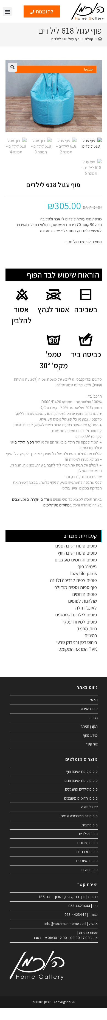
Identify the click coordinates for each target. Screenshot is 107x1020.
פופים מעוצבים (87, 860)
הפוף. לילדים (24, 442)
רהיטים (91, 635)
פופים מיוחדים (87, 842)
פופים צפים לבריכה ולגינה (73, 580)
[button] (7, 11)
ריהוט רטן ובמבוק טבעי (76, 642)
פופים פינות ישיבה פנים (76, 546)
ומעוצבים (19, 499)
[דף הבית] (100, 39)
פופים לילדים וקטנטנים (76, 614)
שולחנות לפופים (82, 601)
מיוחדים (46, 499)
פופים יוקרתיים (87, 851)
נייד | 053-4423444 (83, 905)
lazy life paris (83, 573)
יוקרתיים (33, 499)
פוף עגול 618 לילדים (65, 39)
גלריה (93, 717)
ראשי (94, 699)
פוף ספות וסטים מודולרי (75, 587)
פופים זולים (89, 869)
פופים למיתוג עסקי (80, 622)
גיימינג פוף (87, 566)
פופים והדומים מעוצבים (76, 559)
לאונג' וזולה (86, 608)
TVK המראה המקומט (77, 649)
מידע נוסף (90, 735)
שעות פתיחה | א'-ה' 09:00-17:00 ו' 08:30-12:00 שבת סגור (65, 935)
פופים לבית (89, 825)
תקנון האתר (89, 726)
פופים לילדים (88, 833)
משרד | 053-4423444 (81, 914)
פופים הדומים (84, 594)
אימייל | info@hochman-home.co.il (71, 923)
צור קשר (92, 744)
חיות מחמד (87, 628)
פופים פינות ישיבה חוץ (77, 553)
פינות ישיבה (89, 708)
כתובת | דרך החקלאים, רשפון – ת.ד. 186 (68, 896)
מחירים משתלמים (56, 505)
